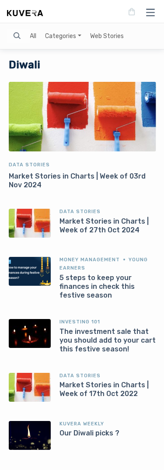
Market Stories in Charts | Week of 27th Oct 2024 (104, 225)
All (33, 36)
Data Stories (29, 165)
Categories (60, 36)
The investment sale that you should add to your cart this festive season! (107, 340)
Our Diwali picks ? (89, 433)
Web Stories (107, 36)
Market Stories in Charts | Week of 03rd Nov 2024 (77, 180)
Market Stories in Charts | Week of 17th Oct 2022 (104, 389)
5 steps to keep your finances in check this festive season (97, 286)
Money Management (89, 260)
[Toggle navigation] (148, 12)
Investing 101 (79, 322)
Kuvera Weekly (81, 424)
